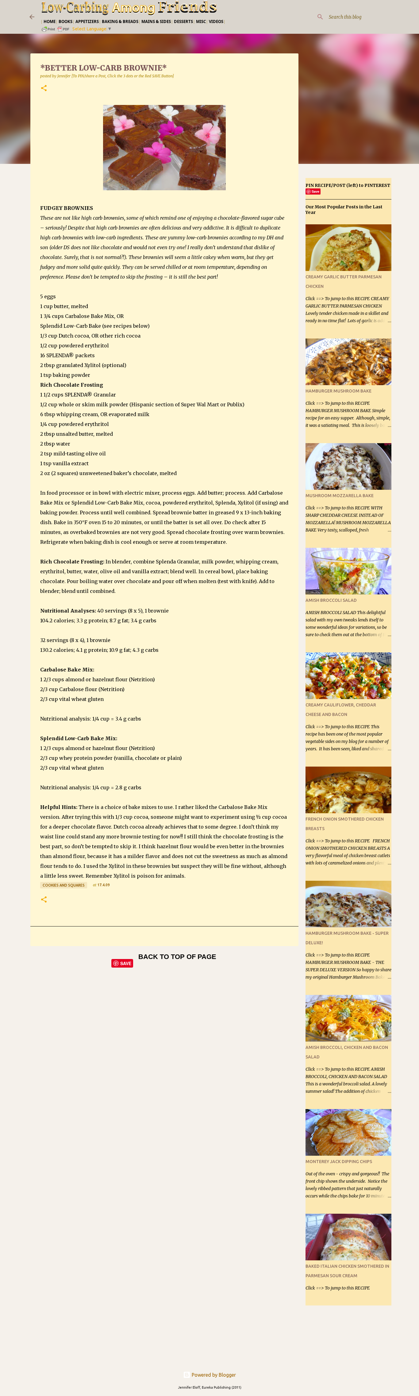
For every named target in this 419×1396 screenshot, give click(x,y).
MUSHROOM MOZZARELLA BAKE (340, 495)
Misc (201, 21)
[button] (44, 88)
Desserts (183, 21)
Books (65, 21)
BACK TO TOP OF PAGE (177, 957)
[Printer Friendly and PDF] (55, 31)
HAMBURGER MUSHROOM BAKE (338, 391)
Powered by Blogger (213, 1375)
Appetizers (87, 21)
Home (50, 21)
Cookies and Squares (64, 885)
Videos (216, 21)
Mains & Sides (156, 21)
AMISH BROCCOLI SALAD (331, 600)
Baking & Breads (120, 21)
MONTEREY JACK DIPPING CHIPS (339, 1161)
